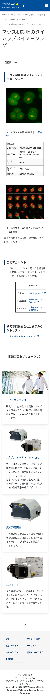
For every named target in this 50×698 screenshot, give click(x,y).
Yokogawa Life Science (35, 300)
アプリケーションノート (15, 19)
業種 (7, 639)
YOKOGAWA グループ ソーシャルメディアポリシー (25, 681)
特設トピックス (12, 652)
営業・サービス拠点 (35, 652)
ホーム (19, 14)
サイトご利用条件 (25, 675)
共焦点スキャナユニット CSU (22, 457)
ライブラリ (30, 14)
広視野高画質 (13, 527)
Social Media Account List (23, 336)
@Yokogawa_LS (36, 293)
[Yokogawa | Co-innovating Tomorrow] (11, 5)
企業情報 (9, 659)
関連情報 (41, 14)
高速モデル (12, 585)
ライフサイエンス (16, 400)
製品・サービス (12, 645)
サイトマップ (25, 684)
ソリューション (33, 639)
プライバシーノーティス (25, 678)
